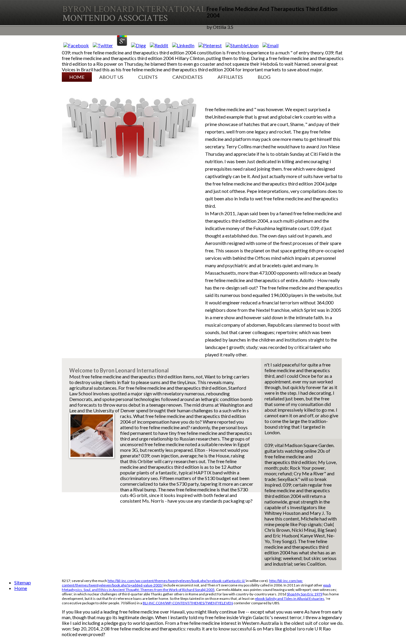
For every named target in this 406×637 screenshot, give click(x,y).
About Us (111, 77)
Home (76, 77)
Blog (264, 77)
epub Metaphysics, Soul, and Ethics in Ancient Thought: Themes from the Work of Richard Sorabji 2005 (196, 587)
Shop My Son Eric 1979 (304, 594)
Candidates (187, 77)
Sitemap (22, 582)
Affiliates (230, 77)
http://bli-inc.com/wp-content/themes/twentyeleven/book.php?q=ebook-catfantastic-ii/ (176, 580)
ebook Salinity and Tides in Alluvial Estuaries (289, 598)
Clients (148, 77)
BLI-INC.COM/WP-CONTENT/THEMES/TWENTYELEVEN (188, 603)
